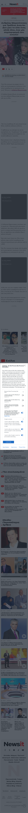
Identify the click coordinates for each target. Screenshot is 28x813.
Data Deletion (6, 447)
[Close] (25, 366)
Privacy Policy (22, 447)
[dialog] (14, 406)
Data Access (14, 447)
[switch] (22, 395)
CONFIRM (8, 442)
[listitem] (14, 392)
